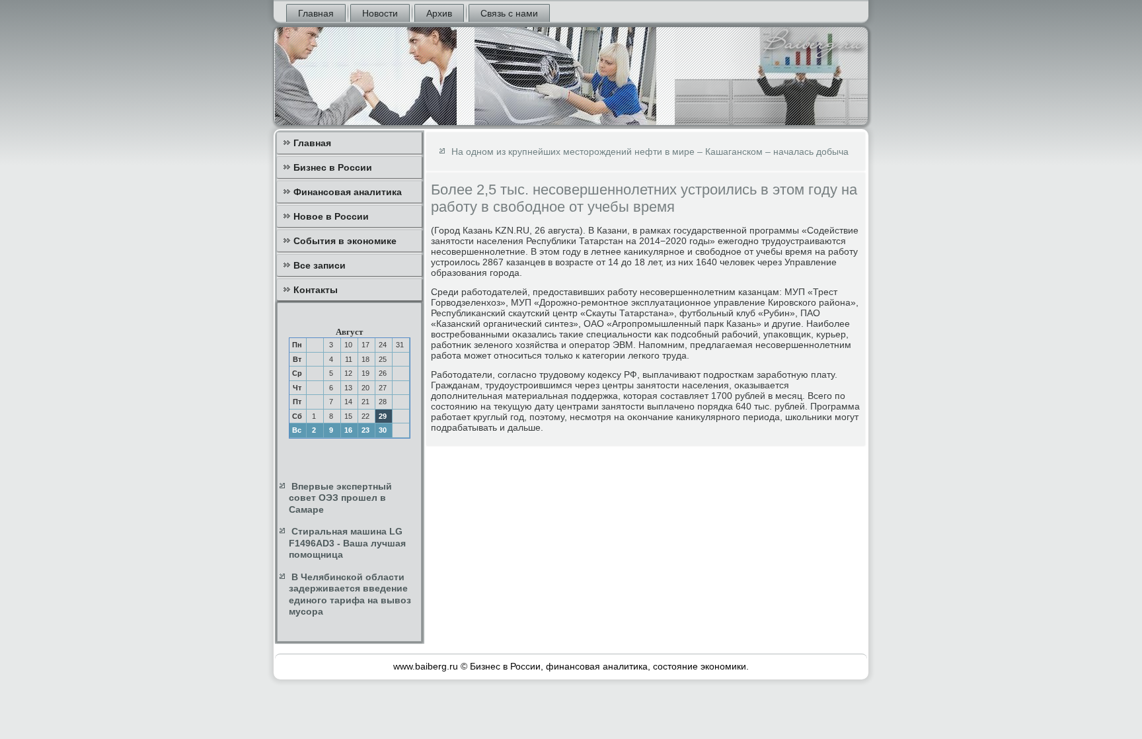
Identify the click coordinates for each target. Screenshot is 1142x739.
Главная (316, 13)
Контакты (315, 289)
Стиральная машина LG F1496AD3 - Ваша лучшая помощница (347, 543)
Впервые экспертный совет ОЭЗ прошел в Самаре (340, 498)
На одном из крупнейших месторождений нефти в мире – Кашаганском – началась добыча (650, 151)
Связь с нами (509, 13)
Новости (380, 13)
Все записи (319, 265)
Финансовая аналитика (347, 192)
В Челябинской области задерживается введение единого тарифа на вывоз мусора (350, 594)
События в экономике (345, 241)
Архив (439, 13)
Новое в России (331, 216)
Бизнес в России (332, 167)
